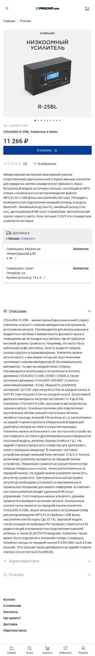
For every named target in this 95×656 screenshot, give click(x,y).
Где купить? (12, 618)
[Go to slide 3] (41, 120)
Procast (25, 21)
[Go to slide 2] (38, 120)
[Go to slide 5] (47, 120)
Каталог (9, 599)
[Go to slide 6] (50, 120)
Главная (9, 21)
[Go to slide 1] (35, 120)
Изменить (28, 238)
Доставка (10, 624)
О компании (12, 605)
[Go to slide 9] (60, 120)
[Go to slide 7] (53, 120)
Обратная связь (15, 630)
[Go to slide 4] (44, 120)
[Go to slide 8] (56, 120)
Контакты (10, 612)
